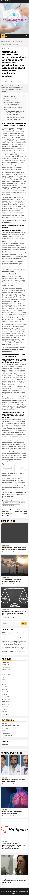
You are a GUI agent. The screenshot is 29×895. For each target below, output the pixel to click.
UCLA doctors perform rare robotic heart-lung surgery (13, 780)
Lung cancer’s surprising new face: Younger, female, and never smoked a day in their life (14, 880)
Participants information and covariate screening (14, 99)
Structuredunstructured (8, 505)
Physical (4, 503)
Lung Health (5, 728)
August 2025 (5, 677)
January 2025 (5, 694)
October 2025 (5, 672)
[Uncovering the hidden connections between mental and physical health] (14, 533)
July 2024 (4, 709)
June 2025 (4, 682)
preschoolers (11, 503)
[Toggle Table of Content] (23, 96)
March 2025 (5, 689)
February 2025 (5, 692)
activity (6, 500)
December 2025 (6, 667)
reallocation (17, 503)
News (3, 730)
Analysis (11, 500)
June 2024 (4, 711)
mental (22, 502)
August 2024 (5, 706)
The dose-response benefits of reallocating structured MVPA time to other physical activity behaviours (15, 118)
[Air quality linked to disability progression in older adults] (14, 565)
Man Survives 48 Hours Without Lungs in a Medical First (12, 812)
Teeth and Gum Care (7, 735)
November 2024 (6, 699)
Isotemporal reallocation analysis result (13, 108)
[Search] (27, 35)
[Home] (3, 36)
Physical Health (5, 48)
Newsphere (22, 891)
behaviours (17, 500)
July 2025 (4, 679)
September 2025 (6, 674)
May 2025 (4, 684)
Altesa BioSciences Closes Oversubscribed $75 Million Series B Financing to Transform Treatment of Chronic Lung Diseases (14, 643)
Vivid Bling (5, 744)
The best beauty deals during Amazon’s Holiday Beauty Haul (7, 511)
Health (11, 502)
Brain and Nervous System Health (10, 725)
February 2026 (5, 662)
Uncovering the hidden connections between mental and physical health (14, 548)
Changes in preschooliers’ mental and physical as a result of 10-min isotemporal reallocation (15, 113)
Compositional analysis (12, 106)
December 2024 (6, 697)
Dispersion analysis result (13, 104)
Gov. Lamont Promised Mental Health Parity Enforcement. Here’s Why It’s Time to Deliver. (14, 613)
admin (12, 81)
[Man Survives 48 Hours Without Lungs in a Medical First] (14, 797)
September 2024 (6, 704)
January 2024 (5, 714)
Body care (4, 723)
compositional (6, 502)
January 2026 (5, 664)
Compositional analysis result (12, 102)
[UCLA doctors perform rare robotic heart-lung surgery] (14, 765)
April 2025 (4, 687)
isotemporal (17, 502)
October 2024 (5, 701)
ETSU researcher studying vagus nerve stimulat (21, 510)
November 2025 (6, 669)
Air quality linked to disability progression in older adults (11, 580)
